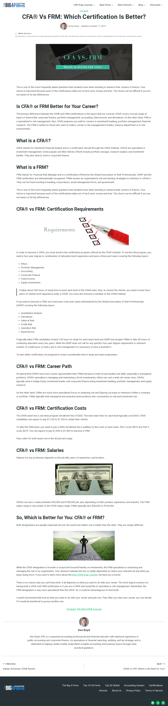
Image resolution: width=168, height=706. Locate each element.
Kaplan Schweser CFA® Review (19, 666)
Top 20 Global (112, 685)
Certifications (156, 685)
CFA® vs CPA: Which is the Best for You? (144, 666)
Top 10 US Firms (91, 685)
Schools (103, 690)
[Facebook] (153, 703)
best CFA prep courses (85, 574)
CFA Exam (84, 11)
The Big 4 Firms (70, 685)
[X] (158, 703)
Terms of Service (154, 690)
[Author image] (63, 26)
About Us (116, 690)
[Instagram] (163, 703)
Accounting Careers (134, 685)
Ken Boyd (75, 26)
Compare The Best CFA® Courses (84, 609)
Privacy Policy (133, 690)
